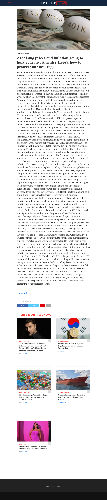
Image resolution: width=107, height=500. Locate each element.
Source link (22, 293)
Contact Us (50, 487)
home (59, 487)
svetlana (24, 353)
